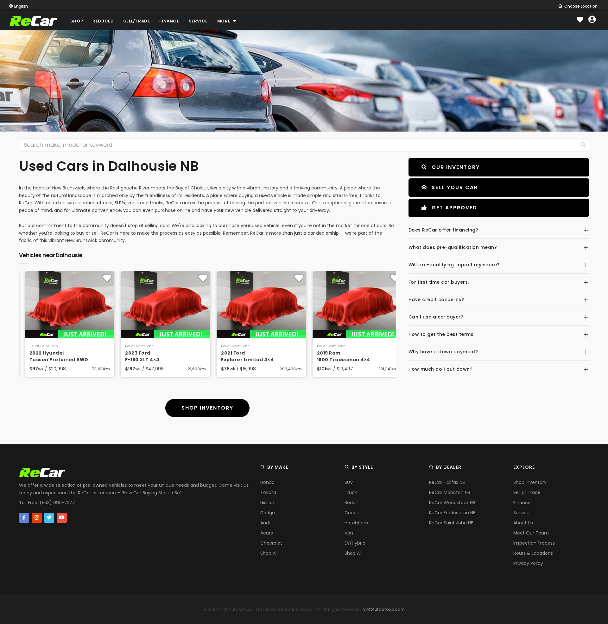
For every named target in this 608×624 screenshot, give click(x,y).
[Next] (389, 332)
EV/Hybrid (355, 543)
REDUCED (103, 21)
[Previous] (25, 332)
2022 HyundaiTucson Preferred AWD (52, 356)
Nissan (267, 502)
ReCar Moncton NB (449, 492)
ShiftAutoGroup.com (384, 609)
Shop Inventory (530, 482)
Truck (351, 492)
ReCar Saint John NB (451, 523)
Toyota (268, 492)
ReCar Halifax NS (447, 482)
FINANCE (169, 21)
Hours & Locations (533, 553)
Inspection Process (534, 543)
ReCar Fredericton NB (452, 513)
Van (349, 533)
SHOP (76, 21)
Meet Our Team (531, 533)
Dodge (267, 513)
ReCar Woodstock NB (452, 502)
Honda (267, 482)
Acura (266, 533)
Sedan (351, 502)
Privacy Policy (528, 563)
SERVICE (198, 21)
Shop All (268, 553)
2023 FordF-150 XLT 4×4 (136, 356)
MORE (224, 21)
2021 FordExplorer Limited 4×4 (241, 356)
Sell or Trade (527, 492)
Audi (265, 523)
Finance (522, 502)
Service (521, 513)
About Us (523, 523)
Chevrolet (271, 543)
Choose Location (581, 6)
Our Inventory (456, 167)
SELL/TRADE (136, 21)
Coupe (352, 513)
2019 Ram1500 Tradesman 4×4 (337, 356)
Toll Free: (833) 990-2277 (47, 502)
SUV (349, 482)
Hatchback (357, 523)
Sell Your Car (455, 187)
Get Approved (454, 207)
